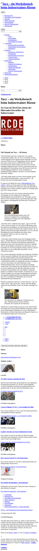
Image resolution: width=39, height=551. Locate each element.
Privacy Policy (13, 532)
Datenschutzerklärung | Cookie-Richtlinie (17, 507)
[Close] (1, 536)
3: (13, 319)
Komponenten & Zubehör (16, 45)
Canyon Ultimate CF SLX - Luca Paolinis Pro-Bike (17, 407)
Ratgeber (7, 19)
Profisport (7, 50)
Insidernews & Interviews (16, 52)
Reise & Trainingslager (11, 24)
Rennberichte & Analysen (16, 55)
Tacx (19, 357)
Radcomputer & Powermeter (16, 47)
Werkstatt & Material (14, 67)
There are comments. (14, 345)
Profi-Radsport (9, 22)
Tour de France (12, 57)
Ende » (7, 340)
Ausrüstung (8, 43)
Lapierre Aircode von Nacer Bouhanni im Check (16, 432)
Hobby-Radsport (10, 21)
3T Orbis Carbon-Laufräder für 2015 (13, 379)
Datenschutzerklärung (11, 74)
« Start (6, 324)
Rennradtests (12, 38)
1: (13, 317)
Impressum (8, 73)
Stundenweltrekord (14, 59)
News (10, 36)
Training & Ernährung (15, 64)
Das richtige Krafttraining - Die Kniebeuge (14, 482)
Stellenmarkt (8, 26)
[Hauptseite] (19, 7)
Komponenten (12, 40)
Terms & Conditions (30, 532)
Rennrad (7, 35)
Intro (6, 327)
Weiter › (7, 339)
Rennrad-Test (9, 15)
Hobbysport (8, 60)
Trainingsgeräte (6, 94)
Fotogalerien (12, 54)
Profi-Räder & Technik (15, 41)
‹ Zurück (7, 322)
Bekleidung (11, 48)
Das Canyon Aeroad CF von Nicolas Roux (14, 458)
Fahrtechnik (11, 69)
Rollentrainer (13, 357)
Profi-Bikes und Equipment (13, 17)
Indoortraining (12, 66)
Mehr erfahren (25, 542)
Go (20, 31)
